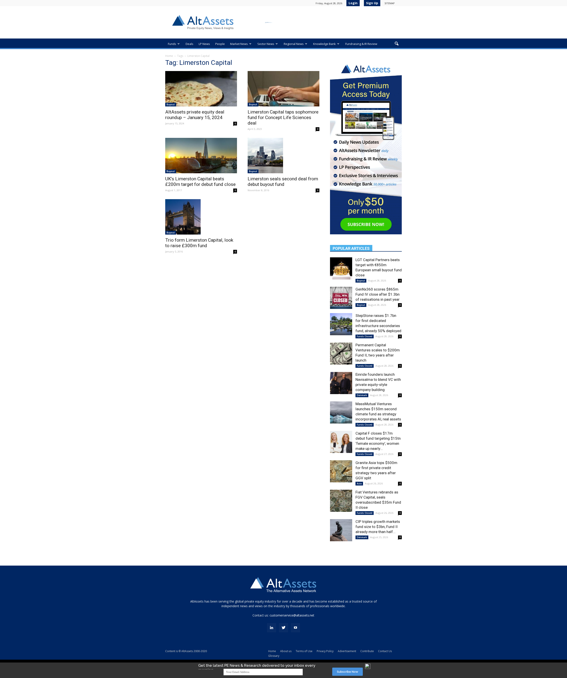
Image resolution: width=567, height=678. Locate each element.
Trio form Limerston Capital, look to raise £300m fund (199, 242)
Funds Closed (364, 336)
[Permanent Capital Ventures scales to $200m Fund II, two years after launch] (341, 354)
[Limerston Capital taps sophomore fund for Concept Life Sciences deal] (283, 88)
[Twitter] (283, 627)
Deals (189, 44)
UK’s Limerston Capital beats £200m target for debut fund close (200, 181)
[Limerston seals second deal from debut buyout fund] (283, 155)
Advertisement (347, 651)
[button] (396, 44)
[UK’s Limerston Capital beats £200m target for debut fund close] (201, 155)
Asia (359, 483)
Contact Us (385, 651)
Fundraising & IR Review (361, 44)
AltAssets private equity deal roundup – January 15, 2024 (194, 114)
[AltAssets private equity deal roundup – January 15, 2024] (201, 88)
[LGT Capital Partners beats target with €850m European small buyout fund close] (341, 268)
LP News (204, 44)
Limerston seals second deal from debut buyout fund (283, 181)
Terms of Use (304, 651)
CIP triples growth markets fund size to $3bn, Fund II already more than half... (377, 526)
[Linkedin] (271, 627)
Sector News (265, 44)
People (220, 44)
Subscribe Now (347, 671)
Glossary (273, 656)
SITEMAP (389, 3)
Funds (172, 44)
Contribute (367, 651)
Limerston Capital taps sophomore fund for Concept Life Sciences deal (283, 117)
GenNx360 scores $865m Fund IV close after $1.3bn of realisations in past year (377, 294)
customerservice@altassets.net (292, 615)
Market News (239, 44)
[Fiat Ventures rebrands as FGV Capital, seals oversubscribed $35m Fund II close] (341, 501)
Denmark (362, 395)
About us (285, 651)
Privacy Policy (325, 651)
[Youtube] (295, 627)
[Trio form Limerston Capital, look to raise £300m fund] (201, 217)
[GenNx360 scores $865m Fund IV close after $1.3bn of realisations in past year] (341, 298)
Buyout (171, 104)
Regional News (294, 44)
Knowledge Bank (324, 44)
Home (169, 56)
